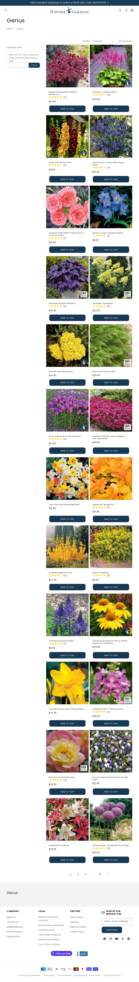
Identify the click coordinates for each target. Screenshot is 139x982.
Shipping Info (13, 936)
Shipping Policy (80, 975)
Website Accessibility (49, 939)
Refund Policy (95, 975)
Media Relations (15, 927)
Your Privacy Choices (49, 944)
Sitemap (74, 922)
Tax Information (46, 930)
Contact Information (112, 975)
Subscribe (111, 929)
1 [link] (70, 874)
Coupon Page (77, 931)
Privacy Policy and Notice (51, 925)
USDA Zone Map (78, 927)
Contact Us (12, 922)
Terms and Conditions (49, 934)
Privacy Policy (49, 975)
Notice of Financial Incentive (47, 919)
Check (34, 65)
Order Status (76, 917)
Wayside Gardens (33, 975)
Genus (20, 29)
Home (10, 29)
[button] (6, 10)
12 (100, 874)
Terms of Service (64, 975)
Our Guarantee (14, 931)
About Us (11, 917)
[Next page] (107, 874)
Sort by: (86, 41)
